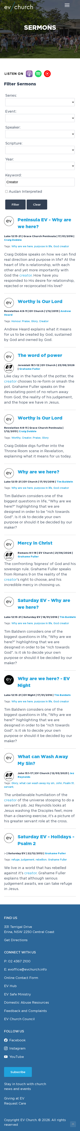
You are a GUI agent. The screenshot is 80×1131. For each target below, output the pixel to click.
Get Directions (16, 940)
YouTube (16, 1056)
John (59, 783)
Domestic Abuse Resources (26, 1002)
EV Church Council (19, 1019)
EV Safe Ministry (17, 994)
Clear (37, 204)
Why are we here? (39, 472)
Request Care (15, 1103)
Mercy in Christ (35, 543)
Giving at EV (14, 1098)
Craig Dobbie (13, 240)
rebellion (41, 859)
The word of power (40, 356)
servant (8, 787)
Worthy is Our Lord (40, 302)
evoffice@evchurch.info (27, 969)
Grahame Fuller (29, 369)
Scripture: (14, 143)
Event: (11, 111)
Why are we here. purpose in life (31, 246)
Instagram (17, 1048)
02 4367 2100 (19, 961)
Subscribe (17, 1072)
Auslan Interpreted (25, 191)
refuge (15, 859)
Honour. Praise (20, 321)
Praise (37, 437)
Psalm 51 (68, 783)
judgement (27, 859)
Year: (9, 159)
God (61, 246)
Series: (11, 95)
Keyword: (13, 175)
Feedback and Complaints (25, 1011)
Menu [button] (62, 5)
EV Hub (10, 986)
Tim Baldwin (65, 482)
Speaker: (13, 127)
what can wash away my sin (36, 783)
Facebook (17, 1040)
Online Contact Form (21, 977)
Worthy (16, 437)
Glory (34, 321)
